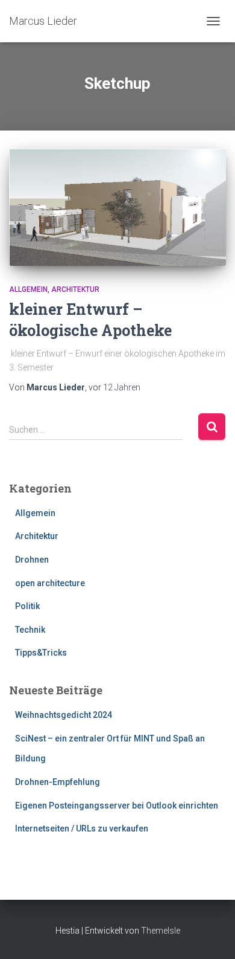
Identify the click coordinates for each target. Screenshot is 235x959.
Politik (27, 606)
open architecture (50, 583)
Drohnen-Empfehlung (57, 782)
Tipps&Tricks (41, 652)
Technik (30, 629)
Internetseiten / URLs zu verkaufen (81, 828)
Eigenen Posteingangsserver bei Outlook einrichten (116, 805)
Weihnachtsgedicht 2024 (63, 715)
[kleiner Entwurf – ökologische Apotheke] (117, 207)
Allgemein (28, 289)
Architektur (75, 289)
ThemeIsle (160, 930)
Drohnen (32, 559)
